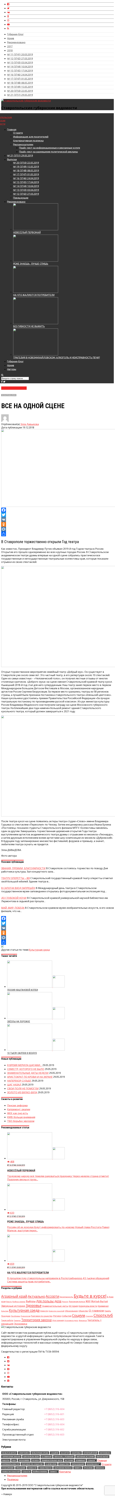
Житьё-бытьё (99, 1301)
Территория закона (36, 1320)
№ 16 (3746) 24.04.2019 (20, 74)
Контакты (65, 1471)
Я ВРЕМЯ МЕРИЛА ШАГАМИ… (24, 1065)
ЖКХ (88, 1301)
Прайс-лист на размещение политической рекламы (48, 151)
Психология (25, 1316)
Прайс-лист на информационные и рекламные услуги (49, 147)
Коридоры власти (87, 1306)
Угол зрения (58, 1320)
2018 (10, 50)
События (66, 1315)
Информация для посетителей (30, 136)
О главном (96, 1311)
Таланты (17, 1320)
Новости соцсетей (56, 1311)
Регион (57, 1315)
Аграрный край (14, 1296)
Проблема (15, 1316)
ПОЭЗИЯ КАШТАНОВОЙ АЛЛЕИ (22, 990)
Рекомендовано (16, 42)
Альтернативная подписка (28, 140)
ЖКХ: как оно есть (17, 1113)
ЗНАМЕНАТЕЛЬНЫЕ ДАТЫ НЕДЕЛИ (28, 1073)
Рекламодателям (23, 144)
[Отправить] (57, 534)
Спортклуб (103, 1315)
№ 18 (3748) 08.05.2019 (20, 82)
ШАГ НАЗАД (14, 1084)
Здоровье (33, 1305)
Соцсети (89, 1316)
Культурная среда (9, 395)
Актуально (36, 1296)
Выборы (30, 1301)
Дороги (65, 1301)
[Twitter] (57, 514)
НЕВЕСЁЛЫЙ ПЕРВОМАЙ (27, 232)
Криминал (103, 1305)
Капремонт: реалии (18, 1109)
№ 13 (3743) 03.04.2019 (20, 62)
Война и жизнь (18, 1301)
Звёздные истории (13, 1306)
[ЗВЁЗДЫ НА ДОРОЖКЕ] (36, 1018)
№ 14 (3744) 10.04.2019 (20, 66)
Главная (11, 129)
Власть (9, 1301)
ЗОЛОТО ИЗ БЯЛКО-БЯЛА (22, 1092)
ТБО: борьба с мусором (20, 1121)
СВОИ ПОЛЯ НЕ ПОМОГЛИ (23, 1088)
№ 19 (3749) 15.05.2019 (20, 86)
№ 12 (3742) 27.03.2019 (20, 58)
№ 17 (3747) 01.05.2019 (20, 78)
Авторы (11, 369)
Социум (78, 1315)
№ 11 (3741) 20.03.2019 (20, 54)
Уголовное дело (71, 1320)
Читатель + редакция (64, 1457)
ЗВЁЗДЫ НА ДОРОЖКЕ (18, 1021)
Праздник (5, 1316)
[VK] (57, 519)
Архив (10, 38)
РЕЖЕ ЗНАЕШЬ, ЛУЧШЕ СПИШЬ (30, 263)
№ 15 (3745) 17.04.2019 (20, 70)
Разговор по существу (42, 1316)
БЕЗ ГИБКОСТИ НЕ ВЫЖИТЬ (29, 326)
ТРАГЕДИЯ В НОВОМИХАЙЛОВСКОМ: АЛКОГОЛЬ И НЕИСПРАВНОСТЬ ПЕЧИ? (56, 357)
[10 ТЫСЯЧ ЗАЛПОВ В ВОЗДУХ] (36, 1049)
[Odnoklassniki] (57, 524)
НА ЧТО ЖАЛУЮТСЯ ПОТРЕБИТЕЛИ (34, 295)
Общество (83, 1311)
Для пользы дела (48, 1301)
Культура (4, 1311)
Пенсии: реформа (17, 1105)
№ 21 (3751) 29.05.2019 (20, 95)
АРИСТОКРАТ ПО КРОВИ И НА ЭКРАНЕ (30, 1077)
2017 (10, 46)
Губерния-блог (15, 34)
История (73, 1305)
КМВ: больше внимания (21, 1117)
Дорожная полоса (77, 1301)
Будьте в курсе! (90, 1296)
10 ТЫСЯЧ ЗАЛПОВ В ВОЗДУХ (22, 1053)
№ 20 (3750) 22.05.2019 (20, 91)
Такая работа (7, 1320)
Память (108, 1311)
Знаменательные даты (55, 1305)
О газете (18, 132)
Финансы (83, 1320)
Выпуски (12, 159)
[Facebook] (57, 510)
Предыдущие (20, 197)
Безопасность (66, 1297)
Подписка (12, 1479)
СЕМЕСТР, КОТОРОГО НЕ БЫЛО (25, 1069)
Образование (71, 1311)
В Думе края (51, 1464)
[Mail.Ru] (57, 529)
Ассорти (52, 1296)
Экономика (20, 1323)
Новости (44, 1311)
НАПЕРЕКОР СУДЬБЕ (19, 1080)
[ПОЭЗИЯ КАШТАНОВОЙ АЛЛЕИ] (36, 986)
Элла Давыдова (29, 424)
